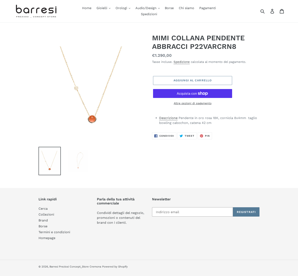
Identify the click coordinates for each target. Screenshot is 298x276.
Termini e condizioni (54, 232)
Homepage (47, 238)
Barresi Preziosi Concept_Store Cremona (75, 266)
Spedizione (182, 62)
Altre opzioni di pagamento (192, 103)
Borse (43, 226)
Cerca (43, 208)
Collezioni (46, 214)
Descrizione (168, 118)
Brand (43, 220)
